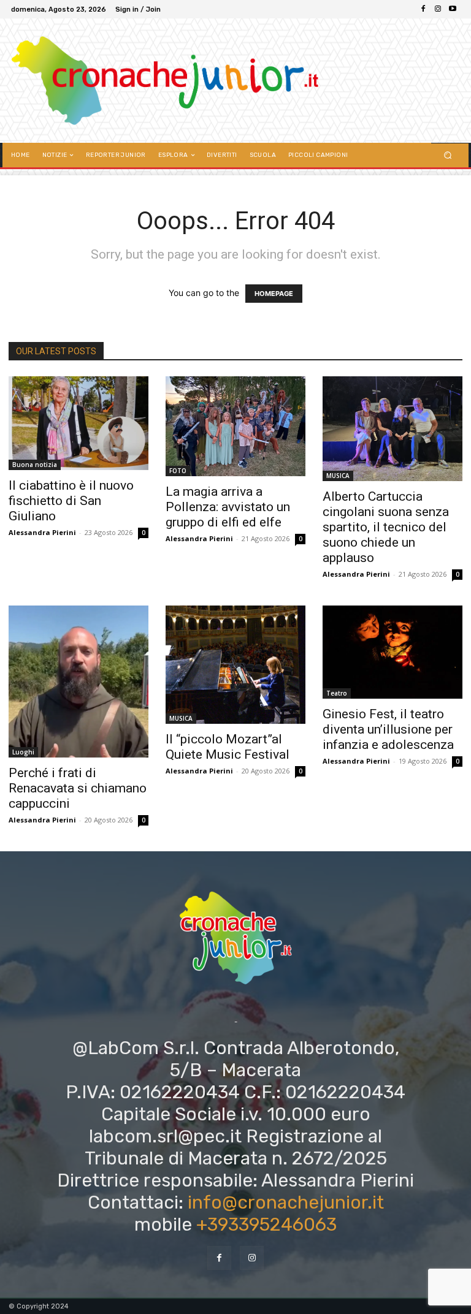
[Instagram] (438, 9)
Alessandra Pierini (42, 532)
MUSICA (338, 475)
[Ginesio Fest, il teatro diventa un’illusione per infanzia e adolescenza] (392, 652)
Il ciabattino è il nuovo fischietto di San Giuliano (71, 500)
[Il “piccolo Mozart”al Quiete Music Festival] (235, 665)
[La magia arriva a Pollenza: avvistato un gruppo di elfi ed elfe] (235, 426)
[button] (448, 155)
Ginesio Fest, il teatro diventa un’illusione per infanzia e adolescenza (388, 729)
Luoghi (23, 752)
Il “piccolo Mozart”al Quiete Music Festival (227, 747)
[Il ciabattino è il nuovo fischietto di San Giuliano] (78, 423)
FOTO (177, 470)
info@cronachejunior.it (286, 1202)
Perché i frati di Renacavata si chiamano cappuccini (78, 788)
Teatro (336, 693)
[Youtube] (452, 9)
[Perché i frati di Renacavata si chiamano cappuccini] (78, 682)
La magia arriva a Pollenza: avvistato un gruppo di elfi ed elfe (228, 507)
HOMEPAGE (274, 293)
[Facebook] (423, 9)
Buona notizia (34, 464)
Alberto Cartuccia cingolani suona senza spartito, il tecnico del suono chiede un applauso (386, 527)
